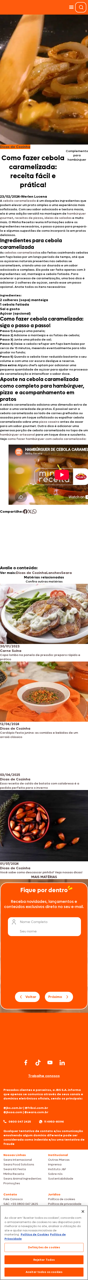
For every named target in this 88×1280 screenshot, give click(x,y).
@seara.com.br (36, 1112)
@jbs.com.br (13, 1108)
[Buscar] (81, 7)
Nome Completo (34, 922)
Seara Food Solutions (18, 1164)
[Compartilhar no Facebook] (25, 511)
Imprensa (55, 1164)
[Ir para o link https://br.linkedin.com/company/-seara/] (62, 1062)
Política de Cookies (35, 1234)
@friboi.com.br (36, 1108)
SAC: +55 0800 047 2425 (20, 1204)
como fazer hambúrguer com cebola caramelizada (46, 439)
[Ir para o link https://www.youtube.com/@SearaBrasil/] (50, 1062)
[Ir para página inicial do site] (44, 1049)
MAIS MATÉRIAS (44, 877)
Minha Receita (13, 1174)
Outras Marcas (59, 1160)
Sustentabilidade (60, 1179)
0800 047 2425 (20, 1122)
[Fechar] (83, 1211)
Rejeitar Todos (44, 1260)
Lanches (53, 573)
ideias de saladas (58, 218)
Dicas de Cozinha (31, 573)
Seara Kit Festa (14, 1169)
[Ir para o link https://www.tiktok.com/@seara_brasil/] (38, 1063)
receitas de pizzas (29, 218)
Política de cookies (61, 1199)
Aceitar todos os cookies (44, 1272)
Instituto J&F (57, 1169)
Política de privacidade (64, 1204)
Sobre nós (55, 1174)
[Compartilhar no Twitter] (30, 511)
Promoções (11, 1183)
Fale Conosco (13, 1199)
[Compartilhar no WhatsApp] (34, 511)
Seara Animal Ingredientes (22, 1179)
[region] (44, 1242)
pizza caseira (49, 422)
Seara (66, 573)
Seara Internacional (17, 1160)
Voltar (30, 997)
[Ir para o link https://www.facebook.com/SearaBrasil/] (25, 1062)
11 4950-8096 (54, 1122)
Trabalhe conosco (44, 1076)
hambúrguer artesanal (17, 435)
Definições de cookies (44, 1247)
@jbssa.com (12, 1112)
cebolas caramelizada (21, 253)
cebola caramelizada (19, 201)
